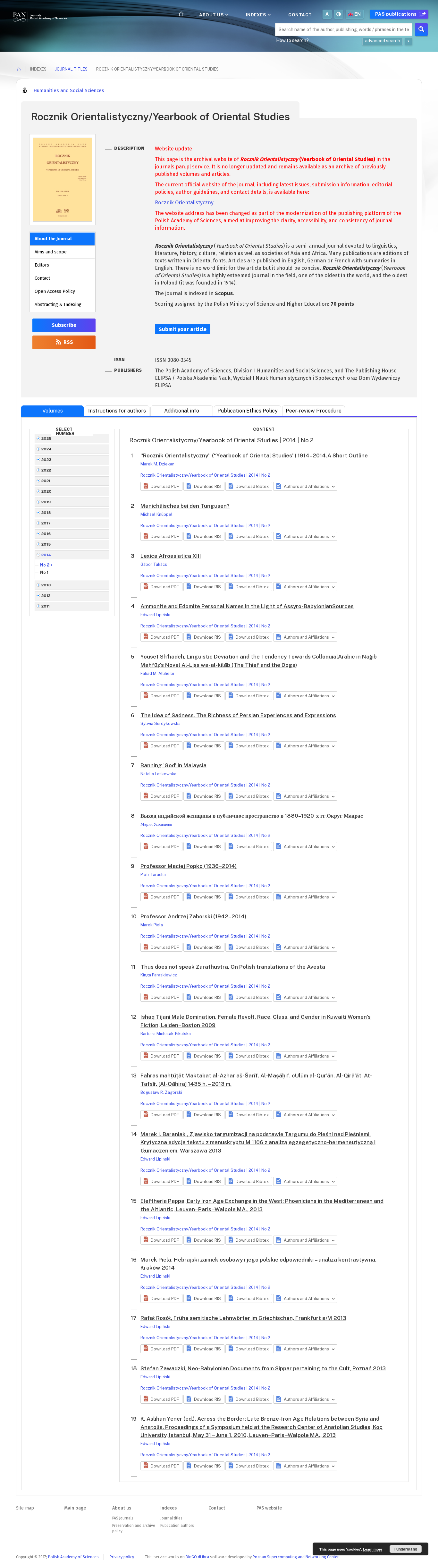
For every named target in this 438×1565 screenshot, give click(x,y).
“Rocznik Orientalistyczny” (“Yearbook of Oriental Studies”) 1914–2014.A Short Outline (254, 455)
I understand (405, 1549)
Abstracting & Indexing (58, 304)
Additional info (181, 411)
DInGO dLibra (197, 1556)
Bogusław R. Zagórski (161, 1092)
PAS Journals (122, 1518)
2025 (46, 438)
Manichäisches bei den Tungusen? (185, 506)
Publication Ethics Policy (247, 411)
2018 (46, 512)
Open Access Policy (55, 291)
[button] (161, 486)
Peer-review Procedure (313, 411)
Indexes (256, 14)
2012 (46, 595)
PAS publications (396, 14)
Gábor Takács (153, 564)
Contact (300, 14)
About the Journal (53, 239)
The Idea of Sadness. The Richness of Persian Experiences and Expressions (238, 715)
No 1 (44, 572)
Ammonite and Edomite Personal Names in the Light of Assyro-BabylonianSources (247, 606)
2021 (46, 481)
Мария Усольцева (156, 824)
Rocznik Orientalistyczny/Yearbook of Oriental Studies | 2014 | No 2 (205, 475)
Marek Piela (151, 925)
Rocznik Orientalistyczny (184, 203)
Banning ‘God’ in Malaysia (173, 765)
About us (212, 14)
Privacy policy (122, 1556)
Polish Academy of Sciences (73, 1556)
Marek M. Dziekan (157, 464)
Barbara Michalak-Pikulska (165, 1033)
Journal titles (71, 69)
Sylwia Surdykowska (160, 723)
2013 (46, 585)
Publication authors (177, 1525)
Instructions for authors (117, 411)
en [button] (357, 14)
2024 (46, 449)
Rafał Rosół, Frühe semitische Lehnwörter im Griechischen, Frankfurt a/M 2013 (243, 1318)
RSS (67, 342)
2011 (45, 606)
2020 (46, 491)
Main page (75, 1508)
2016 (46, 534)
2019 (46, 502)
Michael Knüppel (156, 514)
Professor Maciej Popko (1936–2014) (188, 866)
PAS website (269, 1508)
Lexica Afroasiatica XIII (170, 556)
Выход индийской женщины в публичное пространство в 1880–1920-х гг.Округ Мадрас (251, 815)
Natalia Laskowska (158, 773)
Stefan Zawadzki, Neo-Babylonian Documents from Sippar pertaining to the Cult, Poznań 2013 (263, 1368)
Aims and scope (51, 252)
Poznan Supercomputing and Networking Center (296, 1556)
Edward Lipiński (155, 614)
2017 (46, 523)
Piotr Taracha (153, 874)
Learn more (372, 1549)
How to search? (292, 40)
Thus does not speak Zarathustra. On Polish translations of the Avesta (232, 967)
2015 (46, 544)
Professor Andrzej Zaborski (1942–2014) (193, 916)
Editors (42, 265)
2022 (46, 470)
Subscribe (64, 325)
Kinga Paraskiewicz (158, 975)
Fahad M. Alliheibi (157, 673)
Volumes (52, 411)
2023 (46, 459)
